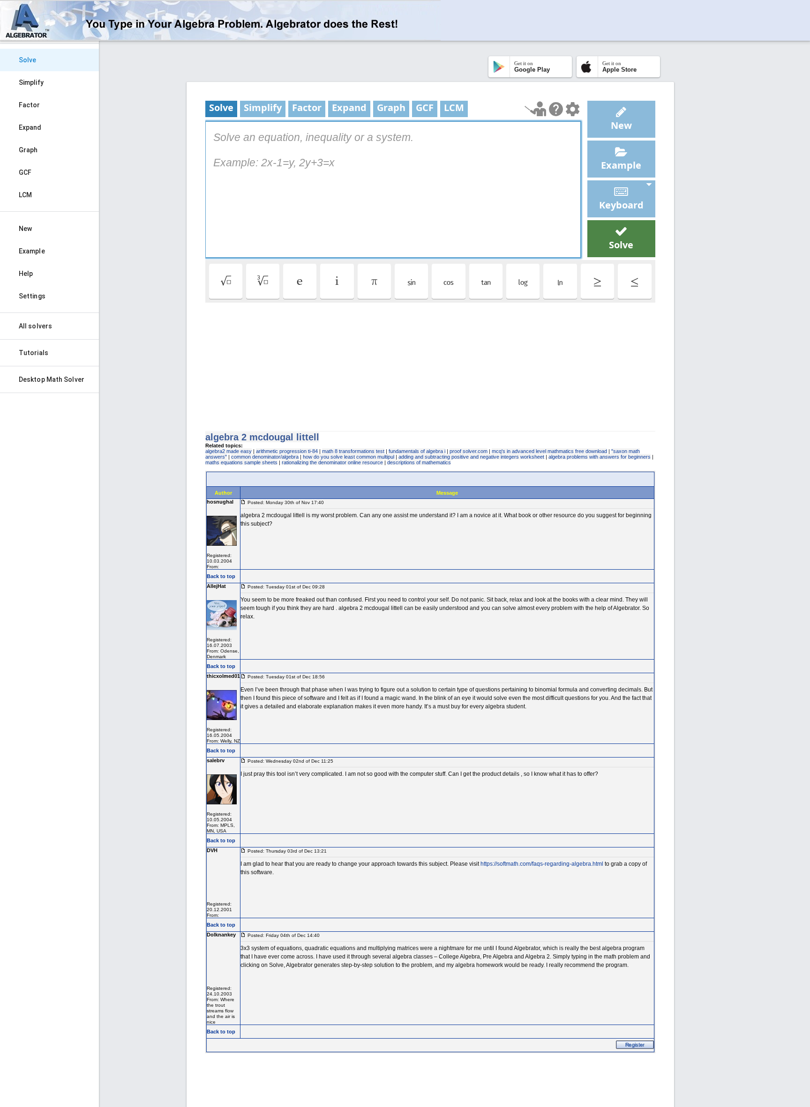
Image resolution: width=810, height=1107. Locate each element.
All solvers (35, 326)
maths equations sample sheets (241, 462)
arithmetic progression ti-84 (287, 451)
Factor (29, 105)
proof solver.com (469, 451)
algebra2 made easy (228, 451)
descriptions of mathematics (419, 462)
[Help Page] (556, 109)
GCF (25, 172)
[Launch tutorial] (536, 109)
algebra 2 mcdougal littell (262, 437)
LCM (25, 195)
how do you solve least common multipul (348, 457)
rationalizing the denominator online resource (332, 462)
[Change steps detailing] (572, 109)
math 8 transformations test (353, 451)
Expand (30, 127)
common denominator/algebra (265, 457)
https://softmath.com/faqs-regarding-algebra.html (541, 864)
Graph (28, 150)
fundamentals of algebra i (417, 451)
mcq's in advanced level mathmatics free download (549, 451)
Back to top (221, 576)
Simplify (31, 82)
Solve (28, 60)
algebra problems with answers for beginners (599, 457)
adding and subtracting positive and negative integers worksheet (471, 457)
